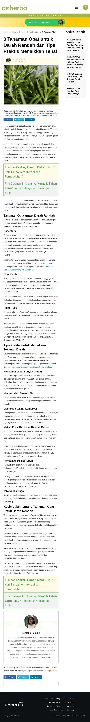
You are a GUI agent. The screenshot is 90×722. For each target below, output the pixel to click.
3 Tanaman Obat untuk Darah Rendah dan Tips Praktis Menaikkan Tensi (30, 45)
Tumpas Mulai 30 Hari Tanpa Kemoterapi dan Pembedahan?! (30, 171)
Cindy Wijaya (19, 61)
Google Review (51, 671)
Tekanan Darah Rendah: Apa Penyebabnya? (73, 91)
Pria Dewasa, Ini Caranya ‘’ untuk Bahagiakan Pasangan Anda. (31, 188)
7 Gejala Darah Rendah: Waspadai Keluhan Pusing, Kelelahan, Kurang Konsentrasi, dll (75, 62)
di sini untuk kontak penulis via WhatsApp (32, 657)
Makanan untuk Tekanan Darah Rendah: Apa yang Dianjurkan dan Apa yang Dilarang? (75, 45)
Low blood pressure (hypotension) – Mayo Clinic (32, 367)
